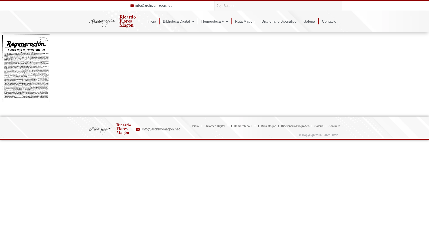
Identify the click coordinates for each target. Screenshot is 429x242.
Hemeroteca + (212, 21)
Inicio (151, 21)
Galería (309, 21)
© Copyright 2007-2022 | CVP (318, 135)
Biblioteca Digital (176, 21)
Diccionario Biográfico (279, 21)
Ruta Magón (244, 21)
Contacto (329, 21)
